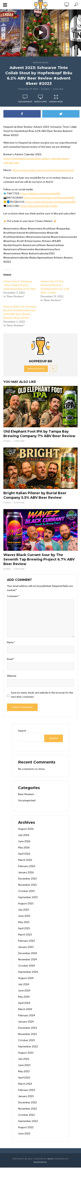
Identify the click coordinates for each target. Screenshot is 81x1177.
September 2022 (28, 1121)
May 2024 (24, 996)
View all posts (36, 368)
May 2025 (24, 922)
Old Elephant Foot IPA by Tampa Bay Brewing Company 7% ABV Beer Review (39, 433)
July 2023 (23, 1058)
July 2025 (23, 909)
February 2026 (26, 866)
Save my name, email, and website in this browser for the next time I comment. (42, 694)
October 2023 (26, 1040)
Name (11, 642)
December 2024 (27, 953)
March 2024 (25, 1009)
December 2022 (27, 1102)
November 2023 (27, 1034)
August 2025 (26, 903)
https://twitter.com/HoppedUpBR (40, 193)
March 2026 (25, 859)
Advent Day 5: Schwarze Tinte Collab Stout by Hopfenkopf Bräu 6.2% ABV (19, 285)
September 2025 (28, 897)
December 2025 (27, 878)
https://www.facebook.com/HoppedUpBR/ (51, 201)
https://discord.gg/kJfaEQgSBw (39, 205)
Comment (13, 596)
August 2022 (26, 1127)
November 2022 (27, 1108)
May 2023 (24, 1071)
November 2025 (27, 884)
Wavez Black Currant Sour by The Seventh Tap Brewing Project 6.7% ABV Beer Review (39, 559)
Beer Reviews (40, 62)
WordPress (40, 1162)
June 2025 (24, 915)
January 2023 (26, 1096)
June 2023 (24, 1065)
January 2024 (26, 1021)
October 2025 (26, 891)
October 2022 (26, 1114)
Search (22, 730)
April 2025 (24, 928)
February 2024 (26, 1015)
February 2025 (26, 940)
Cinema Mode (56, 101)
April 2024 (24, 1002)
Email (10, 659)
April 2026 (24, 853)
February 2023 (26, 1089)
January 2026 (26, 872)
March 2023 (25, 1083)
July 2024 (23, 984)
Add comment (25, 101)
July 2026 (23, 835)
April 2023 (24, 1077)
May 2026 (24, 847)
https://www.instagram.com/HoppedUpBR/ (49, 197)
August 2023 (26, 1052)
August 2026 (26, 828)
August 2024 (26, 978)
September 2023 (28, 1046)
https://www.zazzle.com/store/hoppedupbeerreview (43, 170)
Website (11, 675)
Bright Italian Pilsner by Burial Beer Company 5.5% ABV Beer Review (34, 495)
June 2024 (24, 990)
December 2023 (27, 1027)
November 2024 (27, 959)
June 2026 (24, 841)
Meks (50, 1159)
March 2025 (25, 934)
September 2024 (28, 971)
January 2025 (26, 946)
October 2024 (26, 965)
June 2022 (24, 1133)
